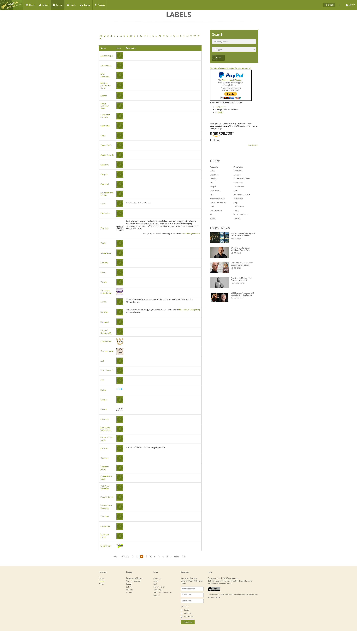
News (73, 5)
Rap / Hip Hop (216, 210)
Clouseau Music (107, 351)
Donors (156, 595)
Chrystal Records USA (106, 331)
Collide (103, 390)
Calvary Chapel (107, 55)
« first (115, 556)
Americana (238, 167)
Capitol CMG (106, 145)
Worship (237, 218)
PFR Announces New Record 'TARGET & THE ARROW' (243, 234)
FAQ (155, 584)
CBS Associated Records (107, 194)
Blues (212, 170)
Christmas (214, 175)
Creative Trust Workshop (106, 506)
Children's (238, 170)
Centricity (104, 228)
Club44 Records (107, 370)
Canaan (104, 95)
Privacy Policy (159, 587)
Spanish (213, 218)
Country (213, 178)
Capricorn (105, 164)
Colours (104, 409)
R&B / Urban (239, 206)
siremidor (220, 112)
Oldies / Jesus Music (218, 202)
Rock (236, 210)
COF (102, 380)
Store (155, 581)
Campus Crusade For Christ (106, 85)
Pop (235, 202)
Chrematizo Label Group (106, 291)
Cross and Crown (105, 536)
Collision (104, 400)
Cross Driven (106, 546)
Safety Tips (157, 589)
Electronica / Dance (242, 178)
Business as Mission (134, 578)
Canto (103, 135)
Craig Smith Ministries (105, 487)
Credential (105, 516)
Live (211, 194)
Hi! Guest (329, 4)
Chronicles (105, 322)
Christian (104, 312)
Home (31, 5)
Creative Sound (107, 497)
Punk (212, 206)
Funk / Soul (238, 182)
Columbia (104, 419)
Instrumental (215, 190)
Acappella (214, 167)
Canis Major (105, 125)
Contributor (189, 616)
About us (157, 578)
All (101, 35)
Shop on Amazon (133, 581)
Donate (129, 592)
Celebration (105, 213)
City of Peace (106, 341)
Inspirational (239, 186)
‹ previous (125, 556)
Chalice (103, 243)
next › (176, 556)
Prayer (87, 5)
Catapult (104, 174)
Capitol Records (107, 155)
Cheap (103, 272)
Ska (211, 214)
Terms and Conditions (162, 592)
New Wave (238, 198)
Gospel (213, 186)
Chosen (104, 282)
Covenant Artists (105, 468)
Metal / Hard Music (242, 194)
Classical (237, 175)
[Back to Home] (11, 5)
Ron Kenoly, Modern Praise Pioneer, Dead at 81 (242, 279)
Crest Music (105, 526)
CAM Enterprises (105, 75)
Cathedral (105, 184)
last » (184, 556)
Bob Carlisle (184, 309)
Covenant (105, 458)
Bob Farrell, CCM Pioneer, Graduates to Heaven (242, 263)
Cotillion (104, 448)
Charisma (104, 262)
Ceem (103, 203)
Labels (59, 5)
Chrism (103, 302)
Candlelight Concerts (105, 116)
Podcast (101, 5)
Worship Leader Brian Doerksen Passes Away (241, 249)
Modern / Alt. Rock (217, 198)
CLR (102, 361)
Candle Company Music (105, 106)
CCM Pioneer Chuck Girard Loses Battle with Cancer (242, 294)
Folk (212, 182)
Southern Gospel (241, 214)
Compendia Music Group (106, 429)
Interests (184, 606)
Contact (129, 589)
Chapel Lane (106, 253)
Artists (45, 5)
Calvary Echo (106, 65)
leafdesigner (221, 107)
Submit (351, 4)
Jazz (235, 190)
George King (195, 309)
